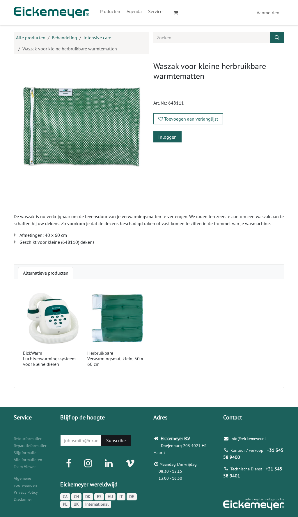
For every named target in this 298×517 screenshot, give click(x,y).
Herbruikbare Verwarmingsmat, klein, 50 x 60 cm (115, 358)
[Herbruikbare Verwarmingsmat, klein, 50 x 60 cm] (117, 318)
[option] (149, 333)
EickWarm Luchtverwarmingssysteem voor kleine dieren (49, 358)
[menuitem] (110, 11)
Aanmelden (268, 12)
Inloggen (167, 137)
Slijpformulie (25, 452)
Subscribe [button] (116, 440)
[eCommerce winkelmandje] (178, 13)
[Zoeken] (277, 37)
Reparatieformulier (30, 445)
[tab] (45, 273)
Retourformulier (28, 438)
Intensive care (97, 37)
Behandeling (64, 37)
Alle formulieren (28, 459)
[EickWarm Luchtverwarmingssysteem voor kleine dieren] (53, 318)
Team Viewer (25, 466)
